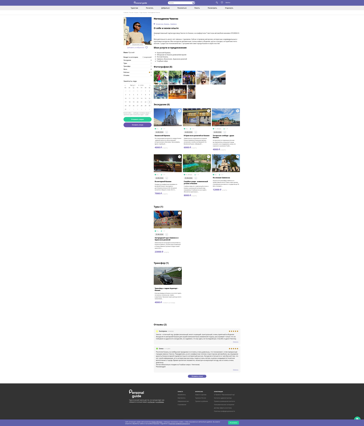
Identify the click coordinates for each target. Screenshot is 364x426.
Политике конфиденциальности (179, 423)
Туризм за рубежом (201, 401)
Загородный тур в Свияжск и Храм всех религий (166, 239)
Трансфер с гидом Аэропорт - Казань (166, 289)
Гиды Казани (143, 12)
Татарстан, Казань (162, 24)
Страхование (182, 404)
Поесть (197, 8)
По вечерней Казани (163, 181)
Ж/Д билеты (181, 398)
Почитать (149, 8)
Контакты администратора (223, 398)
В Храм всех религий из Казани (196, 136)
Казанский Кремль (162, 136)
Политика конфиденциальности (224, 411)
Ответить (235, 342)
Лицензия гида (137, 44)
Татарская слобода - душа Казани (223, 137)
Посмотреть (212, 8)
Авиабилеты (182, 395)
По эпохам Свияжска (221, 178)
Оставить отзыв (137, 125)
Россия (131, 12)
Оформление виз (183, 401)
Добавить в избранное (135, 47)
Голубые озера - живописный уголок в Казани (196, 182)
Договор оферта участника (223, 408)
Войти (228, 3)
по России (151, 402)
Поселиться (181, 8)
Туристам (134, 8)
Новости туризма (200, 395)
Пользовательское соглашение (224, 404)
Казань (136, 12)
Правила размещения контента (224, 401)
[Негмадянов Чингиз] (138, 31)
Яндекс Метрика (156, 422)
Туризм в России (200, 398)
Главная (125, 12)
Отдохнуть (229, 8)
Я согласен (233, 422)
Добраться (165, 8)
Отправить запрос (137, 119)
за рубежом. (160, 402)
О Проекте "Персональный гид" (224, 395)
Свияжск (173, 24)
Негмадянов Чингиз (154, 12)
